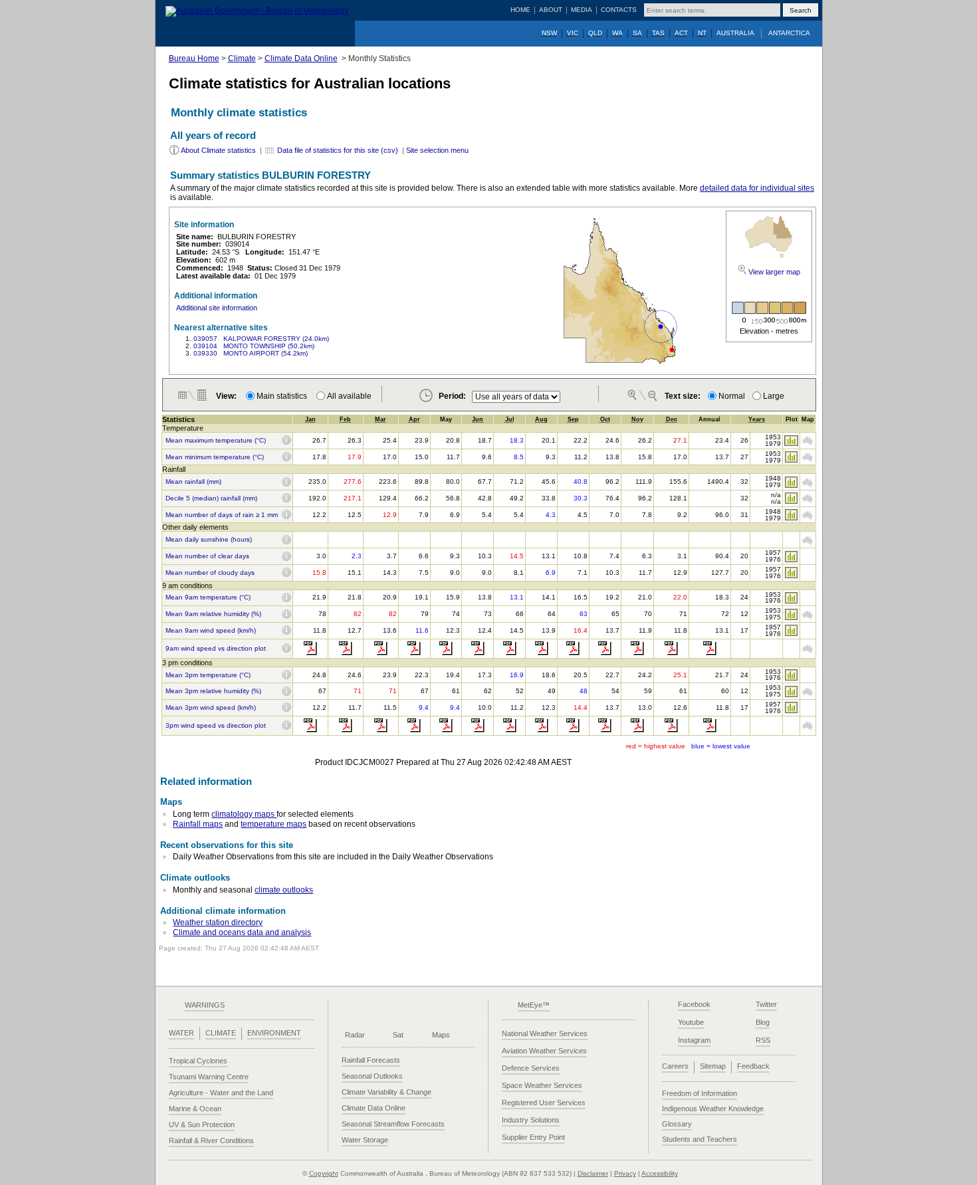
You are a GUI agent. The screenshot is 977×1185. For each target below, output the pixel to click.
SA (637, 33)
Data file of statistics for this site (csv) (337, 150)
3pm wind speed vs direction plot (215, 725)
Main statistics (284, 396)
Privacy (625, 1173)
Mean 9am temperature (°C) (208, 597)
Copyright (323, 1173)
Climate (242, 58)
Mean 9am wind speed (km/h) (210, 630)
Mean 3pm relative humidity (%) (213, 691)
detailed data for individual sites (757, 188)
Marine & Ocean (195, 1109)
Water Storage (365, 1140)
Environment (274, 1033)
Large (773, 396)
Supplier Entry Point (533, 1137)
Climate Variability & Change (386, 1092)
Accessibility (659, 1173)
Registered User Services (544, 1103)
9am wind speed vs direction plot (215, 648)
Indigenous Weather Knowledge (713, 1109)
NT (702, 33)
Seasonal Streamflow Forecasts (393, 1124)
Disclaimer (593, 1173)
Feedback (753, 1066)
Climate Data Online (301, 58)
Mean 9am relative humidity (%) (213, 614)
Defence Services (531, 1068)
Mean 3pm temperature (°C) (208, 675)
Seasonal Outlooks (372, 1076)
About (550, 9)
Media (581, 9)
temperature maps (273, 824)
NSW (549, 33)
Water (181, 1033)
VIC (572, 33)
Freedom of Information (699, 1093)
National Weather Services (545, 1033)
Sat (398, 1035)
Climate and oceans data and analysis (242, 932)
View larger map (774, 272)
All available (349, 396)
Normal (731, 396)
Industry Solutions (531, 1120)
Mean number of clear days (207, 556)
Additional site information (216, 308)
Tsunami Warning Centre (209, 1077)
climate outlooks (284, 890)
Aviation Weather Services (544, 1051)
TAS (658, 33)
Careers (675, 1066)
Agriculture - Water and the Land (221, 1093)
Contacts (619, 9)
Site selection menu (437, 150)
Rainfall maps (198, 824)
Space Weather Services (542, 1085)
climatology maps (243, 814)
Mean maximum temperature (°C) (215, 440)
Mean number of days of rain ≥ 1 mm (221, 515)
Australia (735, 33)
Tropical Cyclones (198, 1061)
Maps (441, 1035)
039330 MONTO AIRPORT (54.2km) (250, 353)
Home (520, 9)
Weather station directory (218, 922)
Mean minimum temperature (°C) (214, 457)
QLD (595, 33)
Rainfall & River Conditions (211, 1140)
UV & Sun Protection (202, 1125)
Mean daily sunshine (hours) (208, 539)
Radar (355, 1035)
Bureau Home (194, 58)
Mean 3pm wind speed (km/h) (210, 707)
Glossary (677, 1124)
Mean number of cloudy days (210, 573)
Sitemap (713, 1066)
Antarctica (789, 33)
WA (617, 33)
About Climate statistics (218, 150)
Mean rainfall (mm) (193, 482)
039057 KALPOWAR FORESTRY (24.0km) (261, 338)
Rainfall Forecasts (371, 1060)
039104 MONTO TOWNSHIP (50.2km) (253, 346)
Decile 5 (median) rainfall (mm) (211, 498)
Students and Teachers (699, 1139)
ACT (681, 33)
